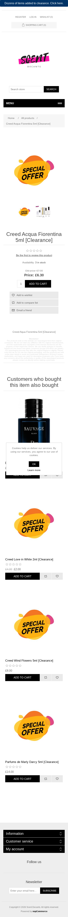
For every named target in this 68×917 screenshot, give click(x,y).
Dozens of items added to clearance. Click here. (34, 3)
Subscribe (49, 890)
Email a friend (24, 310)
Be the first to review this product (34, 255)
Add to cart (38, 283)
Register (20, 17)
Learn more (34, 470)
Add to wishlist (24, 295)
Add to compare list (27, 302)
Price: (29, 275)
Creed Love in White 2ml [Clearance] (29, 559)
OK (34, 464)
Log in (32, 17)
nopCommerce (40, 911)
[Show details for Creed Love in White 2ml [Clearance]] (34, 523)
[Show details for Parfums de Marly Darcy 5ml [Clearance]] (34, 726)
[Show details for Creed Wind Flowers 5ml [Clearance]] (34, 624)
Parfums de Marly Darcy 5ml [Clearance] (32, 762)
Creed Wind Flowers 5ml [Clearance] (29, 660)
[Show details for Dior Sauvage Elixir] (34, 427)
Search (51, 89)
